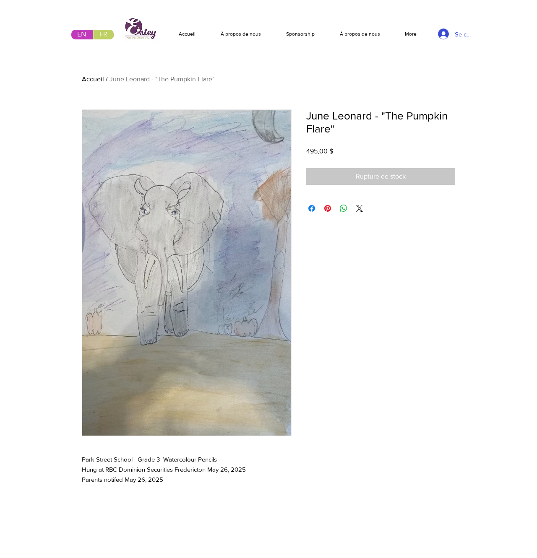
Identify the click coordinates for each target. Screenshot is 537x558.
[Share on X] (360, 208)
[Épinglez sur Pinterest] (328, 208)
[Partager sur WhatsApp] (344, 208)
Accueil (93, 79)
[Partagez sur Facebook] (312, 208)
